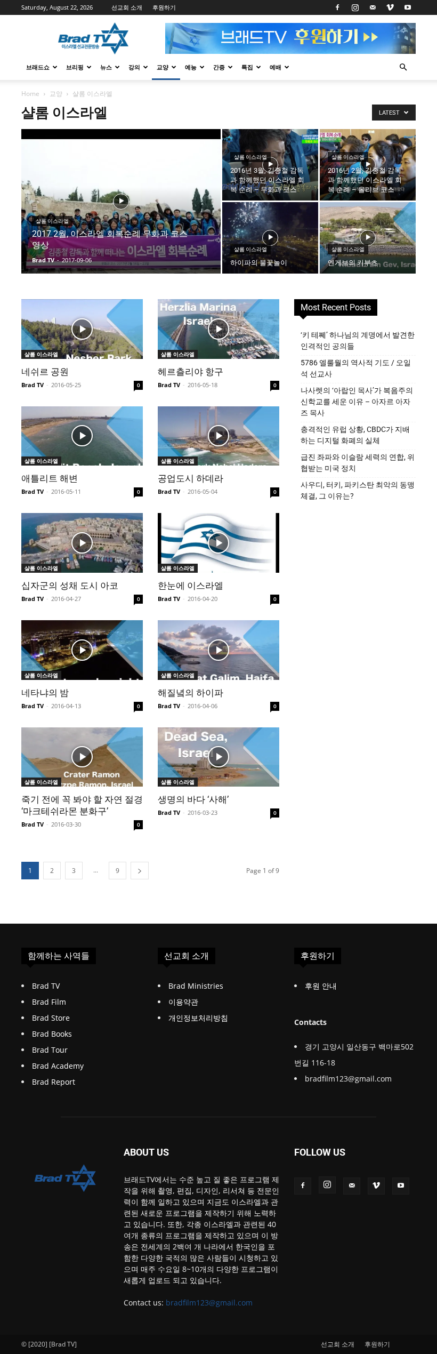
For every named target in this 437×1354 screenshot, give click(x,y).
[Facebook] (337, 7)
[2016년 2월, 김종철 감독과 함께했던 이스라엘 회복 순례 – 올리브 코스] (368, 165)
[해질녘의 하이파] (218, 650)
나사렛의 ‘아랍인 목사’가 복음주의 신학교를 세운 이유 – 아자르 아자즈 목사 (357, 401)
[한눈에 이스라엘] (218, 543)
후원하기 (164, 7)
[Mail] (373, 7)
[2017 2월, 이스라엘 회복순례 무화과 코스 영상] (121, 215)
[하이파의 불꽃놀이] (270, 238)
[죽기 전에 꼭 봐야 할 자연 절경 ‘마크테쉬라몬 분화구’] (82, 757)
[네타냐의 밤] (82, 650)
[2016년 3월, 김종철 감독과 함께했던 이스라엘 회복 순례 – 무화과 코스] (270, 165)
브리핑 (75, 67)
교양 (162, 67)
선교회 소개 (126, 7)
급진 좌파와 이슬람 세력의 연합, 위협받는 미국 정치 (358, 462)
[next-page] (140, 870)
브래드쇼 (38, 67)
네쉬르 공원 (45, 371)
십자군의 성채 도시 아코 (69, 585)
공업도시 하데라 (190, 478)
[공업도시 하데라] (218, 436)
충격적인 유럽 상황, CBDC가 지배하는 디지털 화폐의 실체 (355, 435)
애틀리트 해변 (49, 478)
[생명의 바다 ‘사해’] (218, 757)
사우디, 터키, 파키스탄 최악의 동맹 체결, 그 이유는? (358, 490)
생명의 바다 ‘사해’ (193, 799)
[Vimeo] (390, 7)
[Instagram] (355, 7)
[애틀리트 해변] (82, 436)
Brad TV (43, 260)
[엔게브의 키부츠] (368, 238)
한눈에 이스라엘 (190, 585)
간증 (219, 67)
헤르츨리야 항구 (190, 371)
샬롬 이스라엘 (52, 221)
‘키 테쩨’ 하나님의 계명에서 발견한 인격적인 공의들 (358, 340)
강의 (134, 67)
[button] (403, 67)
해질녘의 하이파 (190, 692)
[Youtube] (408, 7)
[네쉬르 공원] (82, 329)
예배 (275, 67)
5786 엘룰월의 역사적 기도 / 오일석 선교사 (356, 368)
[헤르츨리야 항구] (218, 329)
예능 (191, 67)
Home (30, 93)
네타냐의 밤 (45, 692)
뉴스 (106, 67)
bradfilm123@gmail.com (209, 1302)
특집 (247, 67)
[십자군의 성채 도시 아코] (82, 543)
